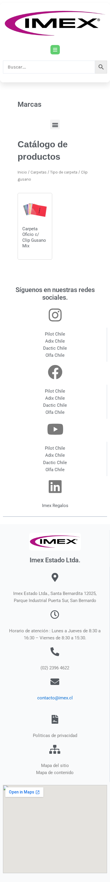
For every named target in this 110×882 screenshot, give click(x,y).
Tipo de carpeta (63, 172)
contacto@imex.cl (55, 698)
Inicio (22, 172)
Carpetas (39, 172)
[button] (55, 124)
